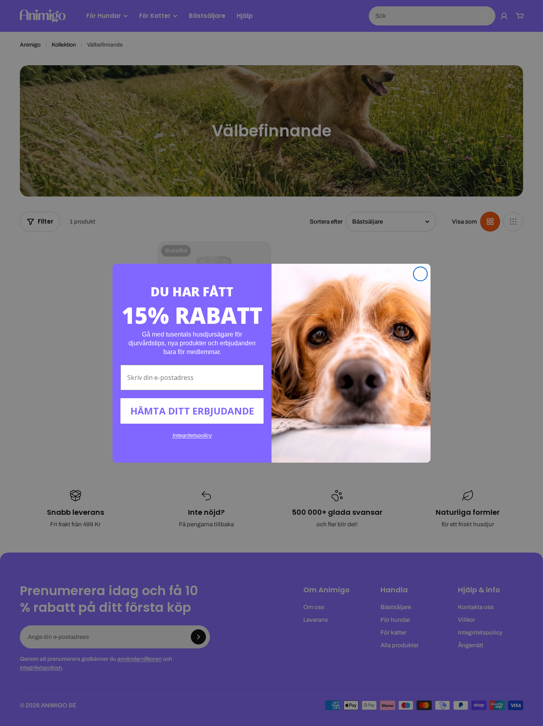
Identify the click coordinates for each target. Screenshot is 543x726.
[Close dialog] (420, 274)
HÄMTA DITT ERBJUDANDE (192, 410)
